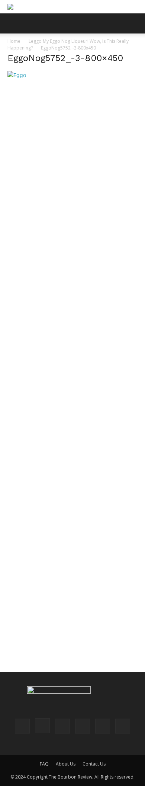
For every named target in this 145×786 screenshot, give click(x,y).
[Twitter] (102, 726)
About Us (65, 764)
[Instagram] (42, 725)
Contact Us (94, 764)
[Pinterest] (62, 726)
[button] (13, 23)
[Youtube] (122, 726)
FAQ (44, 764)
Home (13, 41)
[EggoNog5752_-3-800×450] (16, 75)
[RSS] (82, 726)
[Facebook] (22, 726)
